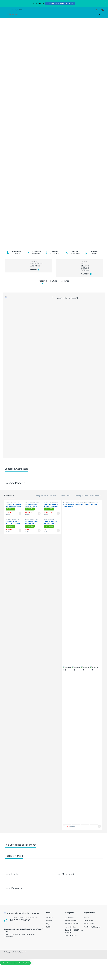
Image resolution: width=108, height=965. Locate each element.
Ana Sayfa (49, 917)
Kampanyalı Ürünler (85, 502)
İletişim (48, 927)
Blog (47, 924)
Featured (43, 281)
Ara (100, 14)
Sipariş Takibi (88, 920)
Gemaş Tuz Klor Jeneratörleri (45, 496)
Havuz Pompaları (70, 936)
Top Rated (64, 281)
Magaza (49, 920)
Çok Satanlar (47, 519)
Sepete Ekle (18, 513)
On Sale (53, 281)
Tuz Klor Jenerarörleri (72, 924)
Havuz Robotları (74, 502)
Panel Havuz (65, 496)
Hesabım (86, 917)
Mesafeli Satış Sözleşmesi (92, 927)
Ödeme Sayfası (89, 924)
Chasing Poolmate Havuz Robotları (88, 496)
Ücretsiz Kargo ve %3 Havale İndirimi (60, 3)
